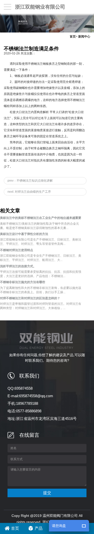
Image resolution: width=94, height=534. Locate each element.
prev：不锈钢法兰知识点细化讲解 (30, 180)
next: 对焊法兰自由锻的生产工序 (29, 191)
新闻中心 (84, 36)
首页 (73, 36)
